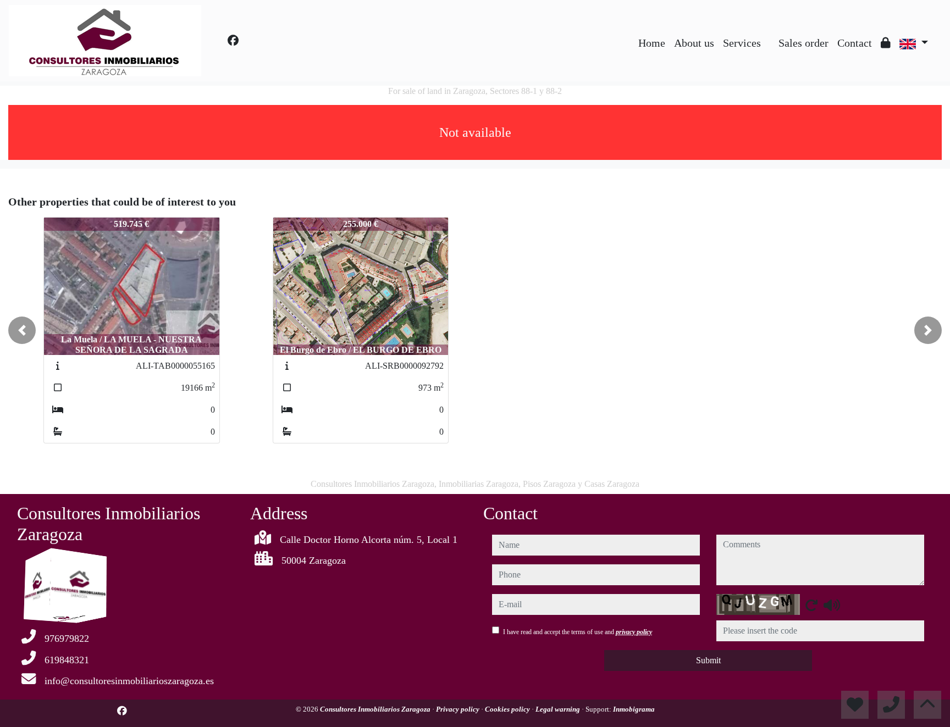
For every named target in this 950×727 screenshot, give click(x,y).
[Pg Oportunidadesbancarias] (769, 34)
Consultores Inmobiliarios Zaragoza (376, 709)
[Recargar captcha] (811, 605)
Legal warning (558, 709)
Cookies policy (508, 709)
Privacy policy (458, 709)
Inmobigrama (634, 709)
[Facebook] (233, 41)
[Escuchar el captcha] (832, 605)
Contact (854, 43)
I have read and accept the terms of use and (577, 632)
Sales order (803, 43)
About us (694, 43)
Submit (708, 660)
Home (651, 43)
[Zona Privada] (885, 43)
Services (742, 43)
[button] (22, 330)
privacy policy (634, 632)
